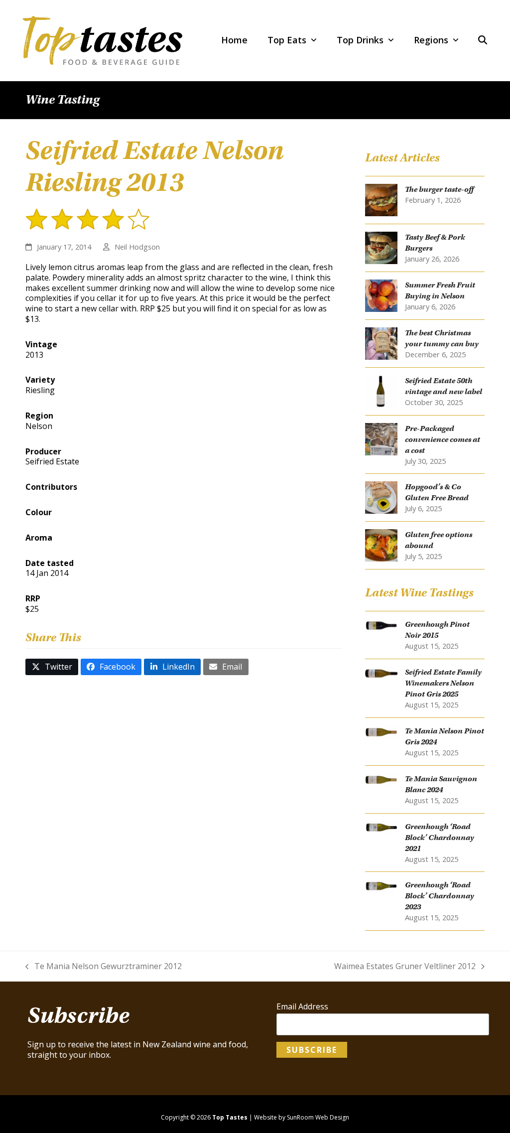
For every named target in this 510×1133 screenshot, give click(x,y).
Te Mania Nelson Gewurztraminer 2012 (103, 966)
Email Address (302, 1006)
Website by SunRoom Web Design (301, 1117)
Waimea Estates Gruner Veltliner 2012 (405, 966)
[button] (482, 40)
